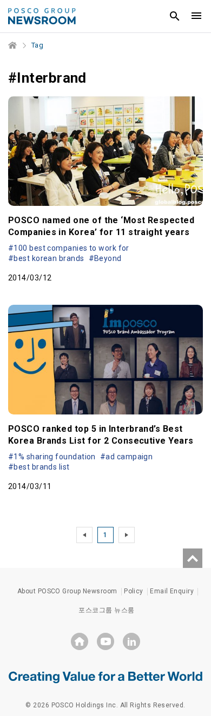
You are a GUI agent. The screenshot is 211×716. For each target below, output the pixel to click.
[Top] (192, 558)
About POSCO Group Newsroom (67, 591)
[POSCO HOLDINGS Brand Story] (105, 676)
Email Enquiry (172, 591)
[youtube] (105, 641)
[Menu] (196, 16)
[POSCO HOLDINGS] (79, 641)
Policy (133, 591)
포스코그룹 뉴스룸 (106, 610)
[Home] (13, 45)
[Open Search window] (174, 16)
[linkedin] (131, 641)
